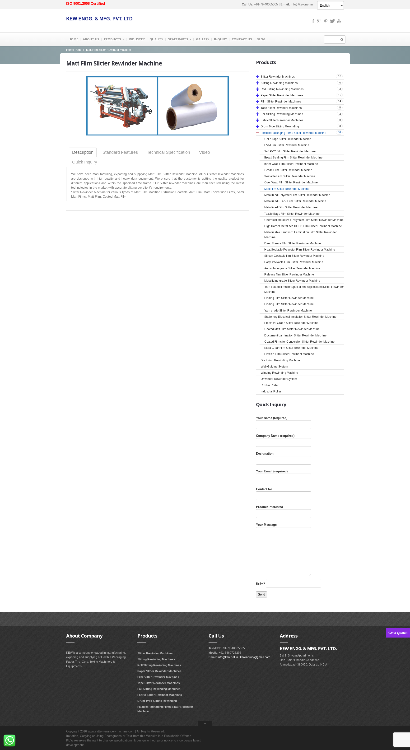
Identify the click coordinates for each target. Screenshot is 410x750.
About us (91, 39)
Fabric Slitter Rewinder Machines (159, 695)
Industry (137, 39)
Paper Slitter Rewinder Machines (159, 671)
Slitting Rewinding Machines (156, 659)
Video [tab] (204, 152)
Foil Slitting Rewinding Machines (159, 689)
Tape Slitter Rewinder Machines (158, 683)
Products (113, 39)
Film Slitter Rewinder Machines (158, 677)
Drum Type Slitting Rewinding (157, 701)
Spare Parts (178, 39)
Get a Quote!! (398, 633)
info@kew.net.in (302, 4)
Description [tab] (82, 152)
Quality (156, 39)
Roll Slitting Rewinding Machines (159, 665)
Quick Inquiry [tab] (84, 162)
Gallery (202, 39)
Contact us (242, 39)
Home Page (74, 49)
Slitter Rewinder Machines (155, 653)
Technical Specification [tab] (168, 152)
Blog (261, 39)
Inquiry (220, 39)
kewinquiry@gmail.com (255, 657)
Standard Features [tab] (120, 152)
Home (73, 39)
